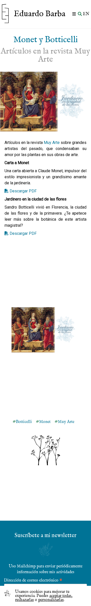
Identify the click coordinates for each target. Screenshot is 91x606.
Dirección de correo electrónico (33, 580)
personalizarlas (51, 599)
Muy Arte (52, 142)
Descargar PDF (23, 191)
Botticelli (24, 421)
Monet (45, 421)
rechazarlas (24, 599)
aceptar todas (60, 595)
